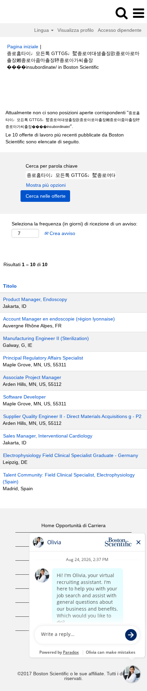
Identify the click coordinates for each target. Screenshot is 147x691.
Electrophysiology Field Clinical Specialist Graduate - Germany (70, 455)
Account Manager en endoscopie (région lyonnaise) (59, 319)
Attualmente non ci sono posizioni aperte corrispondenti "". (72, 119)
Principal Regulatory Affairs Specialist (43, 358)
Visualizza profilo (75, 30)
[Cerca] (121, 12)
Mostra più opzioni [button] (46, 185)
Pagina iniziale (22, 46)
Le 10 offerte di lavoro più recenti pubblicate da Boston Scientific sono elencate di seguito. (64, 138)
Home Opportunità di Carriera (73, 525)
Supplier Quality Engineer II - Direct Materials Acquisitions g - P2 (72, 416)
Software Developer (24, 397)
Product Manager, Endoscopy (35, 299)
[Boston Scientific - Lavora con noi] (24, 13)
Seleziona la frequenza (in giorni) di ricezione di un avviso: (74, 223)
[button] (138, 13)
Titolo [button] (10, 286)
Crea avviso (61, 233)
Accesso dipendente (120, 30)
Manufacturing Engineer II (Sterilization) (46, 338)
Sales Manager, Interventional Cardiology (47, 436)
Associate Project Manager (32, 377)
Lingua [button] (42, 30)
